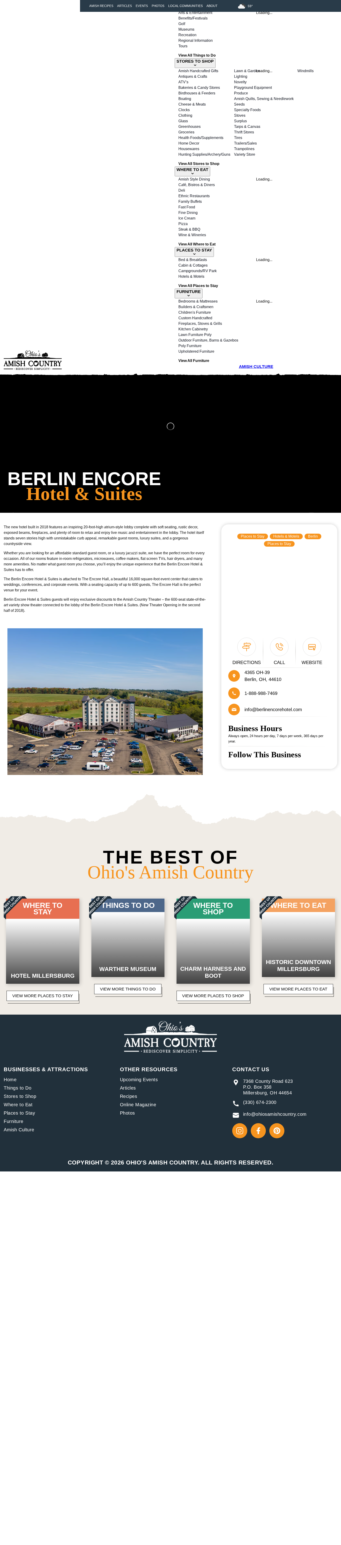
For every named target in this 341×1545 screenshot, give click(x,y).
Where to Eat (18, 1104)
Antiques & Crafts (192, 76)
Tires (238, 138)
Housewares (188, 149)
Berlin (313, 536)
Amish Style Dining (194, 179)
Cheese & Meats (192, 104)
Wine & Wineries (192, 235)
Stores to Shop (20, 1096)
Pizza (183, 224)
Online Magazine (138, 1104)
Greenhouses (189, 127)
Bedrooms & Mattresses (198, 301)
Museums (186, 29)
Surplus (240, 121)
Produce (241, 93)
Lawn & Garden (247, 71)
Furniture (13, 1121)
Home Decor (188, 143)
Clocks (184, 110)
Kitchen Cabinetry (193, 329)
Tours (182, 46)
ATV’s (183, 82)
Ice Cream (186, 218)
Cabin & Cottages (193, 265)
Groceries (186, 132)
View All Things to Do (197, 55)
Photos (158, 6)
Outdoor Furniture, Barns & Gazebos (208, 340)
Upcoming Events (139, 1079)
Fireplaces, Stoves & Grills (200, 324)
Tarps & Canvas (247, 127)
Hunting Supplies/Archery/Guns (204, 154)
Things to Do (17, 1087)
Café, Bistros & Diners (196, 185)
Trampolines (244, 149)
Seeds (239, 104)
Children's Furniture (194, 312)
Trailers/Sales (245, 143)
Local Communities (185, 6)
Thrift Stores (244, 132)
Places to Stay (252, 536)
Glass (183, 121)
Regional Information (195, 40)
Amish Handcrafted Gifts (198, 71)
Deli (181, 190)
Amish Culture (19, 1129)
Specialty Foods (247, 110)
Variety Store (244, 154)
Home (10, 1079)
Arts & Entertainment (195, 13)
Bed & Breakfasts (192, 260)
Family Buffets (190, 201)
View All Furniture (193, 361)
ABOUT (212, 6)
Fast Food (186, 207)
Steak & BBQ (189, 229)
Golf (181, 24)
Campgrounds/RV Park (197, 271)
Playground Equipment (253, 88)
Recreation (187, 35)
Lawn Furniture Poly (195, 335)
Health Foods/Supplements (200, 138)
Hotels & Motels (191, 276)
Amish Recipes (101, 6)
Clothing (185, 115)
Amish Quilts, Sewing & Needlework (264, 99)
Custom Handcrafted (195, 318)
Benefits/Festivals (193, 18)
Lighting (240, 76)
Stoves (239, 115)
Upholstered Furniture (196, 351)
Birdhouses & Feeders (196, 93)
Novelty (240, 82)
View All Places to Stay (198, 286)
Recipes (128, 1096)
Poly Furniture (190, 346)
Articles (124, 6)
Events (142, 6)
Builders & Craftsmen (195, 307)
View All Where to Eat (197, 244)
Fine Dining (188, 213)
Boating (184, 99)
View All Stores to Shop (198, 164)
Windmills (305, 71)
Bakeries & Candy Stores (199, 88)
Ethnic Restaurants (194, 196)
